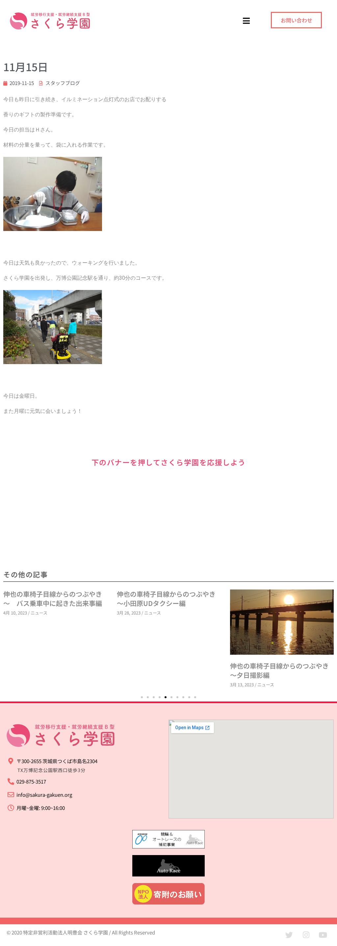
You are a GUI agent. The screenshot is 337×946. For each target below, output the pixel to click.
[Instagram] (306, 935)
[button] (142, 697)
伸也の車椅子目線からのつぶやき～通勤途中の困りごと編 (279, 598)
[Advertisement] (168, 518)
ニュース (39, 613)
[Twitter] (289, 935)
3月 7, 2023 (240, 613)
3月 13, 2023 (129, 684)
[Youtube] (322, 935)
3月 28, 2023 (15, 613)
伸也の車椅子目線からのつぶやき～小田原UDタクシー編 (52, 598)
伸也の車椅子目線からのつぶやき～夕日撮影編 (166, 670)
